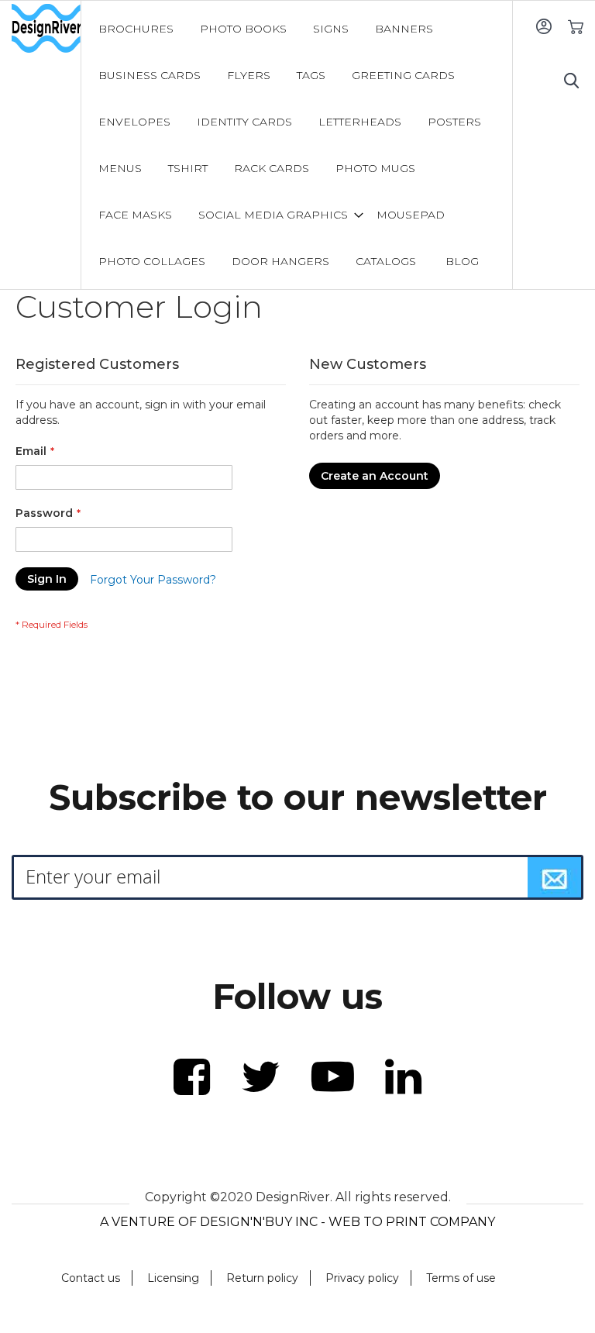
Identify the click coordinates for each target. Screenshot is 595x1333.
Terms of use (461, 1278)
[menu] (297, 144)
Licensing (173, 1278)
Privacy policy (362, 1278)
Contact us (90, 1278)
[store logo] (46, 29)
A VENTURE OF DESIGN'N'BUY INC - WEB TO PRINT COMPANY (297, 1221)
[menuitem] (136, 28)
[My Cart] (575, 26)
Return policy (262, 1278)
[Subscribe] (555, 877)
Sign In (543, 26)
